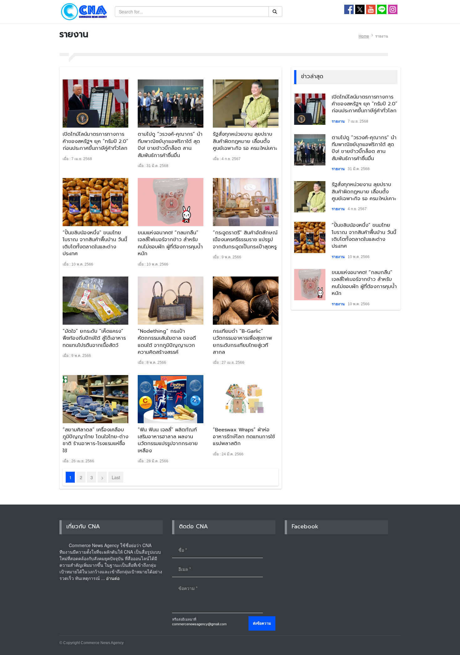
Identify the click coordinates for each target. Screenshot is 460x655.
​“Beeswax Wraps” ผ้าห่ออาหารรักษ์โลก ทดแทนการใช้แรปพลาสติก (244, 437)
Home (364, 35)
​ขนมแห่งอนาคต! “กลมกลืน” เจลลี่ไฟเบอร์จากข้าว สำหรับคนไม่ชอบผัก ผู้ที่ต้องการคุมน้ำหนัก (170, 243)
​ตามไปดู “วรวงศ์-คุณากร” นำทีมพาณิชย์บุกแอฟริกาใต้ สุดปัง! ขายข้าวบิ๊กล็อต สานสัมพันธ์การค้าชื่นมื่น (170, 144)
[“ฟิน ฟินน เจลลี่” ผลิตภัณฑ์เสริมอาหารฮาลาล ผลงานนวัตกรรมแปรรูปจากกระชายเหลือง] (170, 399)
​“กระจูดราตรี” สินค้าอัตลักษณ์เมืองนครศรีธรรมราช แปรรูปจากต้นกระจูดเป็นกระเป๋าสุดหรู (245, 240)
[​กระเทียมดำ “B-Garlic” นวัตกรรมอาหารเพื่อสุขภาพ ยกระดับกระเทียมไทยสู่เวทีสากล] (246, 301)
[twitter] (360, 9)
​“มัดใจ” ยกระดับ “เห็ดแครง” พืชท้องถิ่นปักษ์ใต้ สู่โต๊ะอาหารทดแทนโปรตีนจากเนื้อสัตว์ (94, 338)
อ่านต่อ (113, 578)
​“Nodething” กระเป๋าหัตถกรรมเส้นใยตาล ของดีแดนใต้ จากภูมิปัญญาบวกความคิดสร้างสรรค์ (167, 342)
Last (116, 477)
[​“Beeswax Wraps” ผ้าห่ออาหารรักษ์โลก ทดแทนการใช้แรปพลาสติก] (246, 399)
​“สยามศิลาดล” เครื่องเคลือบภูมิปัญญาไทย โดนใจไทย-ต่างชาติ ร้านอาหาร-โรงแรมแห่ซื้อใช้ (95, 440)
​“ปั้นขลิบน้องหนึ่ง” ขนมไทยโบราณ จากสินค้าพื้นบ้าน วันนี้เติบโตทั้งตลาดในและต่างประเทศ (95, 243)
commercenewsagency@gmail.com (199, 623)
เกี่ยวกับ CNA (83, 526)
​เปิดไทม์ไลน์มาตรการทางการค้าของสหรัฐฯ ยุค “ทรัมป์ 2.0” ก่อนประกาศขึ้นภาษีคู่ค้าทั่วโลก (95, 141)
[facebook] (349, 9)
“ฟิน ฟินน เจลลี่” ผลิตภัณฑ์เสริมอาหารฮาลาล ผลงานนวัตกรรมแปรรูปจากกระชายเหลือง (168, 440)
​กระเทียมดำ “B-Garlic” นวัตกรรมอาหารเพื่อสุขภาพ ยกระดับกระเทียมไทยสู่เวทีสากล (242, 342)
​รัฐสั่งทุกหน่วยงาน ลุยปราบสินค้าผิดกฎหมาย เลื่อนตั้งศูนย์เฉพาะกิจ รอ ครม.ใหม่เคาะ (245, 141)
